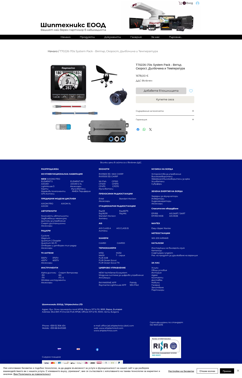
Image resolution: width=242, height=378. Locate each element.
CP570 (115, 186)
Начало (53, 51)
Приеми (227, 371)
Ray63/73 (123, 211)
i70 (43, 277)
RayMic (123, 213)
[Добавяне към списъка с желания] (191, 91)
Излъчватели (106, 189)
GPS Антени (48, 193)
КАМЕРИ (103, 238)
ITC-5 (61, 277)
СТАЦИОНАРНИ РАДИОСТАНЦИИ (117, 206)
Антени (103, 218)
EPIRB (155, 213)
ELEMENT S (47, 181)
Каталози (156, 250)
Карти (44, 189)
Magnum (45, 238)
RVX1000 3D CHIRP (108, 176)
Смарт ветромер (68, 272)
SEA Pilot (134, 285)
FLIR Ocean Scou (107, 260)
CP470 (105, 186)
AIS (100, 223)
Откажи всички (207, 371)
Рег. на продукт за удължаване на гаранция (174, 255)
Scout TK (115, 263)
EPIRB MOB (157, 216)
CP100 (116, 181)
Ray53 (103, 211)
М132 (101, 253)
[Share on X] (150, 129)
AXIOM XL (62, 203)
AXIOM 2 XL (76, 184)
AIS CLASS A (105, 228)
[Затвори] (238, 370)
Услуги (154, 267)
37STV (55, 258)
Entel (101, 198)
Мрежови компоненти (53, 191)
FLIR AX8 (103, 258)
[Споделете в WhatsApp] (144, 129)
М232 (118, 253)
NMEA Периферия (81, 191)
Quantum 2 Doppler (51, 240)
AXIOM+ (55, 184)
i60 (59, 275)
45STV (44, 260)
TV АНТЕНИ (47, 253)
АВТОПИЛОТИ (49, 211)
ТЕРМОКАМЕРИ (107, 248)
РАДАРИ (46, 230)
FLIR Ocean (104, 263)
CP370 (115, 184)
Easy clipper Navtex (161, 228)
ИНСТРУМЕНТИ (49, 267)
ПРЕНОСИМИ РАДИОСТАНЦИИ (116, 193)
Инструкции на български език (174, 248)
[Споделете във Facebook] (138, 129)
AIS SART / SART (177, 213)
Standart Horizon (127, 198)
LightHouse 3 (55, 186)
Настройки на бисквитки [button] (181, 371)
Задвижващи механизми (54, 218)
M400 (102, 255)
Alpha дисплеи (48, 272)
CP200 (105, 184)
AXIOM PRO (47, 203)
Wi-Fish (105, 181)
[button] (183, 3)
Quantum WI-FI (49, 243)
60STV (55, 260)
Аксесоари (75, 186)
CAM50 (108, 243)
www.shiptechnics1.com (111, 328)
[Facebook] (97, 349)
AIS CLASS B (122, 228)
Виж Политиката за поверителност (32, 374)
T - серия (121, 255)
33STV (44, 258)
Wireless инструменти (53, 280)
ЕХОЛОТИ (104, 169)
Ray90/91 (103, 213)
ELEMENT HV (77, 181)
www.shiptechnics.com (105, 330)
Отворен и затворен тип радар (58, 245)
